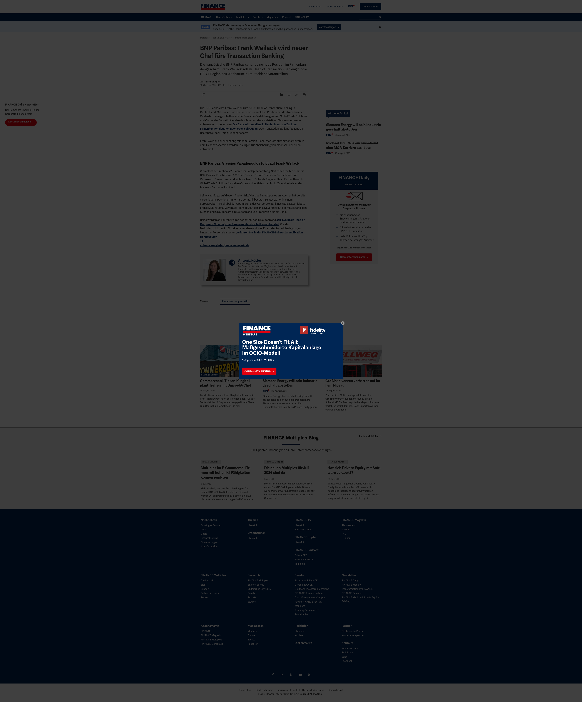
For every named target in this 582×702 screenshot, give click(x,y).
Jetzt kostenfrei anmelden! (257, 371)
